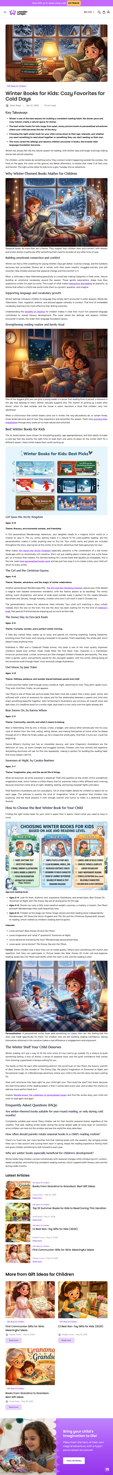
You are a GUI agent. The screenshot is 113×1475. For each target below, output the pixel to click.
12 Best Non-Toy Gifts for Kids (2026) (55, 1229)
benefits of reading (35, 311)
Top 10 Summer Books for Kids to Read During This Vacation (69, 1208)
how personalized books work (35, 561)
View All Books (73, 1460)
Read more (37, 1198)
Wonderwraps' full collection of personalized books (40, 1095)
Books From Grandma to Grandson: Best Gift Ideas (64, 1186)
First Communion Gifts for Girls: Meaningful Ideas (63, 1249)
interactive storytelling (80, 283)
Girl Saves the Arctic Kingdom (35, 550)
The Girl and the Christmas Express (64, 588)
